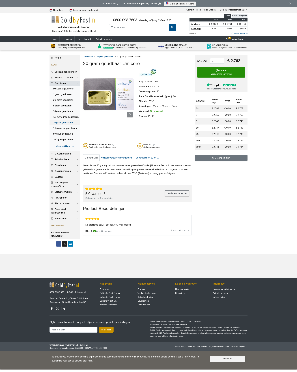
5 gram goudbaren (62, 105)
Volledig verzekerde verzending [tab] (116, 157)
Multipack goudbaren (63, 88)
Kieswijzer (67, 39)
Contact (190, 9)
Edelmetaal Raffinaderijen (58, 211)
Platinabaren (60, 197)
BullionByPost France (110, 297)
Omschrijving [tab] (91, 157)
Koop (54, 39)
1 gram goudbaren (62, 94)
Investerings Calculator (224, 289)
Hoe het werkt (84, 39)
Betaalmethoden (145, 297)
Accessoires (60, 218)
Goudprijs (195, 24)
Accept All (227, 358)
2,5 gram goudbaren (63, 100)
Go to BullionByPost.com (182, 3)
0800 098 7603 (57, 292)
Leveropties (143, 301)
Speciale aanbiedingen (65, 71)
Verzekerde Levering (221, 72)
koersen (104, 39)
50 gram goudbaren (63, 133)
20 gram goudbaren (104, 56)
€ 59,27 (215, 28)
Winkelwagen (237, 38)
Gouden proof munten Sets (59, 184)
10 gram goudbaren (63, 111)
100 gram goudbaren (63, 139)
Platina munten (61, 203)
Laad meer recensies (177, 193)
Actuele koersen (220, 293)
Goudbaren (88, 56)
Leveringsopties (166, 324)
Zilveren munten (62, 171)
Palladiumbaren (62, 159)
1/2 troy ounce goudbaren (66, 117)
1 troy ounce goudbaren (65, 128)
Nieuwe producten (63, 77)
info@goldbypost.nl (76, 292)
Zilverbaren (60, 165)
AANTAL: (202, 60)
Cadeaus (59, 176)
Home (57, 57)
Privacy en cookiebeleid (197, 346)
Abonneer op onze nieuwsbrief (60, 234)
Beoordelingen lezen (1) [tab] (147, 157)
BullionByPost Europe (110, 293)
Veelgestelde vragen (206, 9)
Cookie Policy (179, 346)
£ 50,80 (229, 28)
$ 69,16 (243, 28)
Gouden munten (62, 153)
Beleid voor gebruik (239, 346)
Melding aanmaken (240, 33)
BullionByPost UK (108, 301)
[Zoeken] (172, 27)
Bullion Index (219, 297)
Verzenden (106, 329)
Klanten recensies (108, 304)
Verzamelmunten (63, 191)
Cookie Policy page (185, 356)
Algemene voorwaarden (219, 346)
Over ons (104, 289)
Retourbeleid (144, 304)
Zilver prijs (196, 28)
